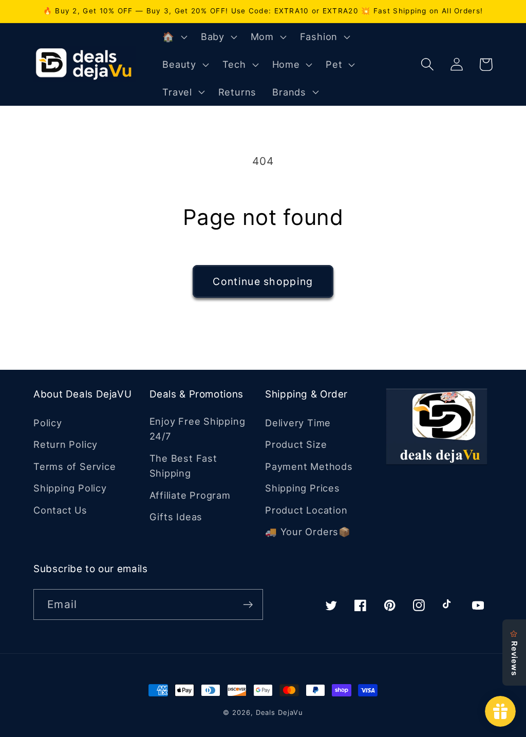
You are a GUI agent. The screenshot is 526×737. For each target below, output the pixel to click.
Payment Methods (309, 466)
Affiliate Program (190, 495)
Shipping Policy (70, 488)
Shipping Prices (302, 488)
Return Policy (65, 444)
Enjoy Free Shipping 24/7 (197, 428)
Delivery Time (298, 422)
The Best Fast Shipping (183, 465)
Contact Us (60, 510)
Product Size (296, 444)
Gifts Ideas (176, 516)
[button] (174, 37)
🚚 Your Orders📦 (308, 531)
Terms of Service (74, 466)
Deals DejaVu (279, 712)
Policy (47, 422)
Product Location (306, 510)
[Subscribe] (247, 604)
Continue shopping (263, 281)
